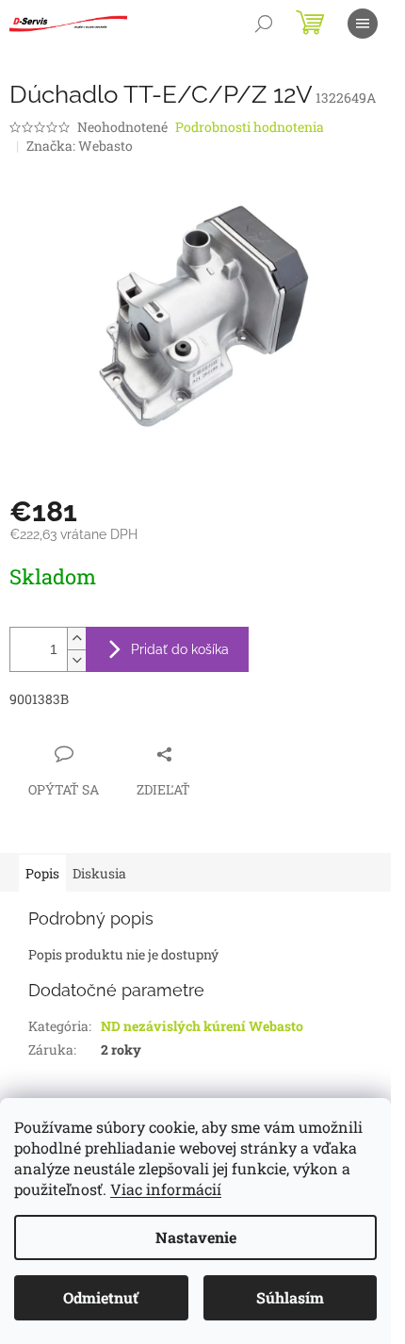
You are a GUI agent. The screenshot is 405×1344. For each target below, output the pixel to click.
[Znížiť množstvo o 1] (76, 660)
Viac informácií (165, 1189)
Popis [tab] (42, 873)
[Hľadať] (264, 23)
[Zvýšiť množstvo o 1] (76, 638)
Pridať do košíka (180, 649)
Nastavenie (195, 1237)
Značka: (79, 146)
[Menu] (362, 23)
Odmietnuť (100, 1297)
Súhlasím (290, 1297)
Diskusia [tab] (99, 873)
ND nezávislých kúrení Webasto (202, 1026)
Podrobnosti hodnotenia (249, 127)
